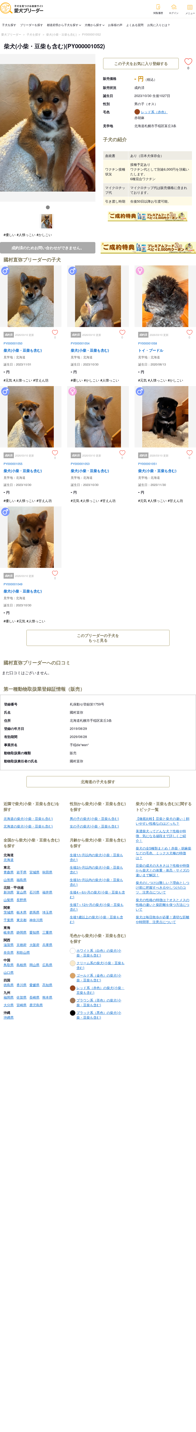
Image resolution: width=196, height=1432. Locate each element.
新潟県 (9, 892)
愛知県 (34, 932)
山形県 (9, 879)
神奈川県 (36, 919)
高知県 (47, 984)
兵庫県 (47, 944)
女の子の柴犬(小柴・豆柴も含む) (94, 826)
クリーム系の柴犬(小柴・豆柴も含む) (100, 965)
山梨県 (9, 899)
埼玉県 (47, 912)
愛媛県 (34, 984)
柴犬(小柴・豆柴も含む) (61, 34)
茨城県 (9, 912)
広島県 (47, 964)
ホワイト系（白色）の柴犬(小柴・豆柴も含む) (98, 953)
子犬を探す (9, 25)
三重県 (47, 932)
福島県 (21, 879)
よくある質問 (134, 25)
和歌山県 (23, 952)
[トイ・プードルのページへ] (165, 325)
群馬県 (34, 912)
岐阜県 (9, 932)
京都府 (21, 944)
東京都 (21, 919)
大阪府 (34, 944)
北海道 (9, 859)
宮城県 (34, 872)
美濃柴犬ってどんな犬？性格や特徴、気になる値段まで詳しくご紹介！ (161, 836)
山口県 (9, 972)
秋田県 (47, 872)
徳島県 (9, 984)
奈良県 (9, 952)
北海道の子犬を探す (98, 781)
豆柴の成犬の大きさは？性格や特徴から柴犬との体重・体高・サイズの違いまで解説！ (162, 870)
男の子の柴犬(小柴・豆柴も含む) (94, 818)
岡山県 (34, 964)
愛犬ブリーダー (11, 34)
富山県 (21, 892)
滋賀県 (9, 944)
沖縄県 (9, 1017)
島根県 (21, 964)
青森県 (9, 872)
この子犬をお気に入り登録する (141, 63)
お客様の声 (115, 25)
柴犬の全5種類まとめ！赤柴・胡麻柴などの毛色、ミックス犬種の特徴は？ (163, 853)
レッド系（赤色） (154, 111)
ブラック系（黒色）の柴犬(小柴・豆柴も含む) (98, 1015)
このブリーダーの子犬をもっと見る (98, 638)
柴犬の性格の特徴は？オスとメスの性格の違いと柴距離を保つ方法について (162, 904)
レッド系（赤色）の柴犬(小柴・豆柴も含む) (100, 990)
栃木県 (21, 912)
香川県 (21, 984)
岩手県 (21, 872)
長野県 (21, 899)
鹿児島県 (36, 1004)
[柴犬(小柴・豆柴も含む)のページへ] (30, 325)
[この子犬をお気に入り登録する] (188, 61)
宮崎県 (21, 1004)
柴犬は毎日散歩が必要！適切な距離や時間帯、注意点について (162, 919)
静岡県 (21, 932)
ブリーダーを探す (31, 25)
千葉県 (9, 919)
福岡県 (9, 997)
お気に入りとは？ (158, 25)
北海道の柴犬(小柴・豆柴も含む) (28, 818)
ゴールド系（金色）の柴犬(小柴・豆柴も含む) (98, 977)
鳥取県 (9, 964)
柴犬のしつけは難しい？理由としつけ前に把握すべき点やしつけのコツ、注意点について (162, 887)
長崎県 (34, 997)
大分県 (9, 1004)
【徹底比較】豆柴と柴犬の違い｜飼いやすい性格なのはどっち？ (162, 821)
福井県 (47, 892)
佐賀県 (21, 997)
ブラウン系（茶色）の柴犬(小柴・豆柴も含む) (98, 1002)
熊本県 (47, 997)
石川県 (34, 892)
